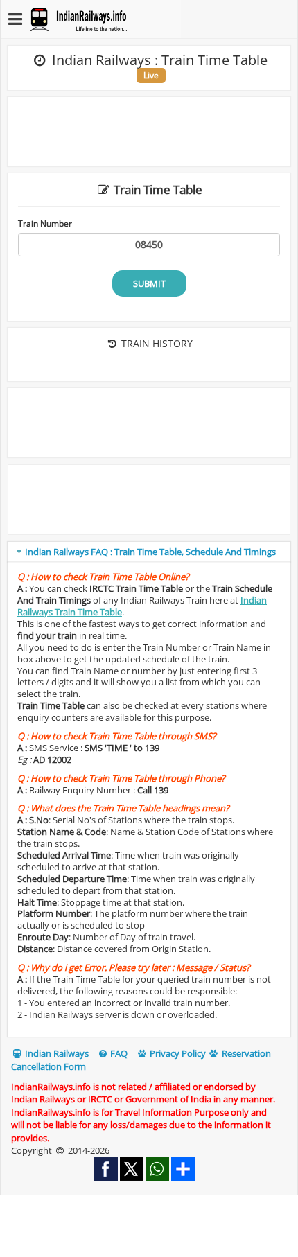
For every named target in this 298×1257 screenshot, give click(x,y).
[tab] (149, 552)
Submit (149, 283)
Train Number (45, 223)
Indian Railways (56, 1053)
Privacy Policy (177, 1053)
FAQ (118, 1053)
